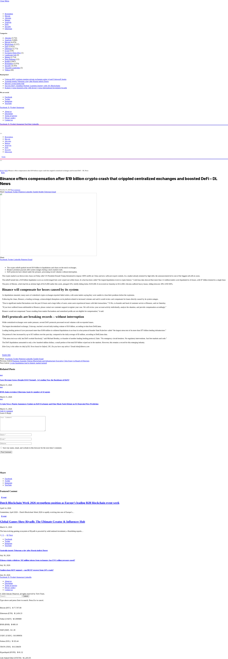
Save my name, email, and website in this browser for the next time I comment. (32, 448)
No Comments (15, 190)
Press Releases (10, 59)
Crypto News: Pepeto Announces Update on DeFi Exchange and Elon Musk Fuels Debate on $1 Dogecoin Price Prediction (49, 404)
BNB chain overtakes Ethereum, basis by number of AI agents (25, 392)
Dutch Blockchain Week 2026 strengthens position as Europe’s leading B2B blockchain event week (59, 502)
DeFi (7, 24)
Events (3, 157)
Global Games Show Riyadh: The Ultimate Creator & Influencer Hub (42, 521)
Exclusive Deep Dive (13, 53)
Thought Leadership (12, 68)
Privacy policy (10, 118)
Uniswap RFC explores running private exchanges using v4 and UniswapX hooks (35, 79)
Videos (7, 70)
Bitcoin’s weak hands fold (14, 84)
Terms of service (11, 116)
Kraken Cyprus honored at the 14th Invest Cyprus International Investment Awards (36, 88)
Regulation (9, 14)
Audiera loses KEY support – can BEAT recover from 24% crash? (27, 570)
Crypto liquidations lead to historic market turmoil (28, 363)
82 (8, 535)
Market (7, 20)
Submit (25, 596)
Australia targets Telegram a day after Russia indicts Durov (27, 81)
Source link (6, 355)
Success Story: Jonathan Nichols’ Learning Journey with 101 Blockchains (32, 86)
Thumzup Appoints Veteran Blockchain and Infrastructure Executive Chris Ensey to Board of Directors (50, 361)
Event (7, 51)
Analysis (8, 22)
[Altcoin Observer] (32, 133)
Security (8, 27)
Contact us (9, 120)
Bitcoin (7, 16)
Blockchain (9, 44)
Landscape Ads (10, 55)
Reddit (7, 61)
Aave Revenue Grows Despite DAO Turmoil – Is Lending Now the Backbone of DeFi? (34, 380)
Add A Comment (6, 411)
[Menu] (1, 133)
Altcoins (8, 18)
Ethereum (8, 29)
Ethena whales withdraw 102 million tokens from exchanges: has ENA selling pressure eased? (37, 560)
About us (8, 112)
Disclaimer (9, 114)
